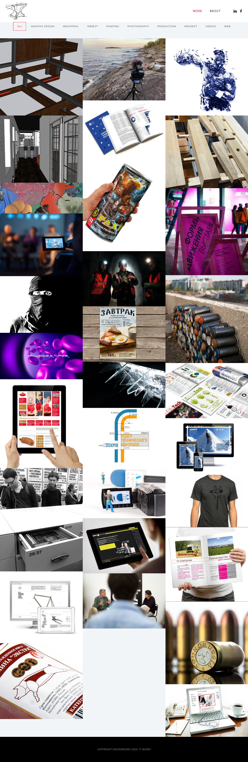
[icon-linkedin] (236, 11)
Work (197, 11)
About (215, 11)
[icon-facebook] (241, 11)
